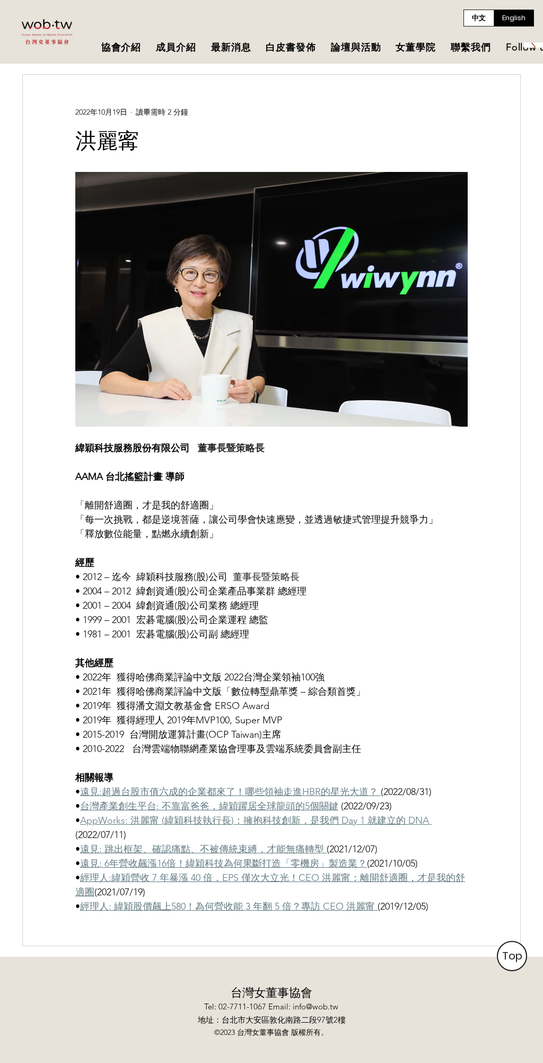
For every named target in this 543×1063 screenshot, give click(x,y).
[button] (121, 47)
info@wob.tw (315, 1006)
